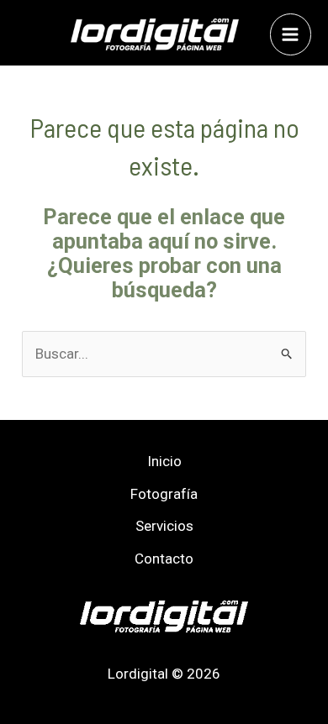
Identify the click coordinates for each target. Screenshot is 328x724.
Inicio (164, 461)
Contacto (164, 558)
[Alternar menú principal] (291, 34)
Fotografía (164, 493)
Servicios (164, 525)
